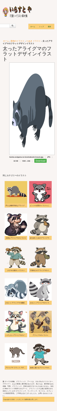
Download (40, 160)
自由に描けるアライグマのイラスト (42, 367)
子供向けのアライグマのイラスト (42, 270)
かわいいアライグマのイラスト (41, 303)
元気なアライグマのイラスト (16, 238)
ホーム (32, 26)
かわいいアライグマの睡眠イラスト (18, 303)
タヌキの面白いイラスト (16, 270)
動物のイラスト (18, 40)
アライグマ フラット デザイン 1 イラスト (20, 367)
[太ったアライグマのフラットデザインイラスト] (32, 108)
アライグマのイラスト (40, 335)
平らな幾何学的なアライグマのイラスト (19, 205)
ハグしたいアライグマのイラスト (17, 335)
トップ (41, 26)
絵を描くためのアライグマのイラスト (43, 238)
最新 (49, 26)
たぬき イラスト (33, 40)
